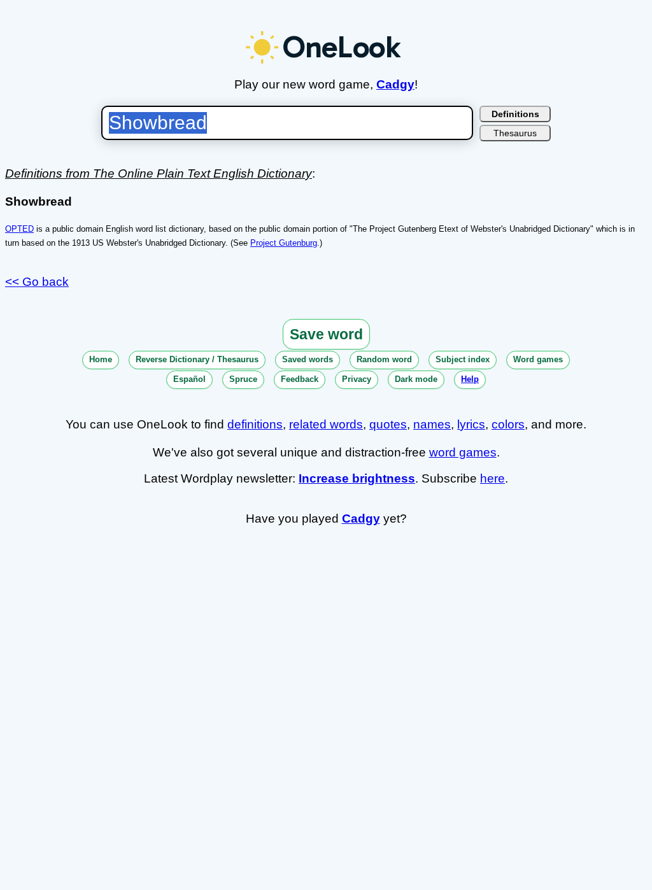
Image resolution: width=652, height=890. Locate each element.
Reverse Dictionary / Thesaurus (197, 359)
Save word (326, 334)
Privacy (356, 379)
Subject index (463, 359)
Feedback (299, 379)
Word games (538, 359)
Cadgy (395, 84)
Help (470, 379)
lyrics (471, 424)
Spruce (243, 379)
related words (326, 424)
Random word (384, 359)
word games (463, 452)
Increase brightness (357, 478)
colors (508, 424)
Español (189, 379)
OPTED (19, 229)
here (492, 478)
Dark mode (416, 379)
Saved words (307, 359)
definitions (255, 424)
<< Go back (37, 281)
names (432, 424)
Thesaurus (515, 133)
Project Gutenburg (283, 243)
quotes (388, 424)
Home (100, 359)
